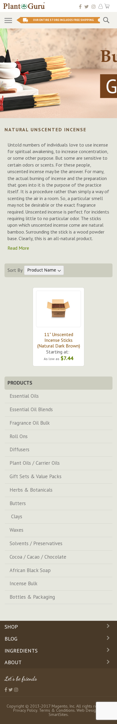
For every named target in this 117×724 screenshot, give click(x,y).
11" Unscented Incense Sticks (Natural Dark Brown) (58, 340)
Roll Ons (19, 436)
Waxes (16, 530)
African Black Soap (30, 570)
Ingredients (21, 650)
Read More (18, 248)
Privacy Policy (25, 710)
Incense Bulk (24, 583)
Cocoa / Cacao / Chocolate (38, 557)
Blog (10, 638)
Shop (11, 626)
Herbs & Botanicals (31, 490)
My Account (100, 6)
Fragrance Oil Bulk (30, 423)
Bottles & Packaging (32, 597)
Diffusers (19, 449)
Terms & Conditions (57, 710)
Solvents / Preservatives (36, 543)
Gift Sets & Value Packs (36, 476)
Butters (18, 503)
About (13, 662)
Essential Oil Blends (31, 409)
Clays (16, 516)
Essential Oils (24, 396)
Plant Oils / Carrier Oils (35, 463)
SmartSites (58, 714)
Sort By (15, 270)
